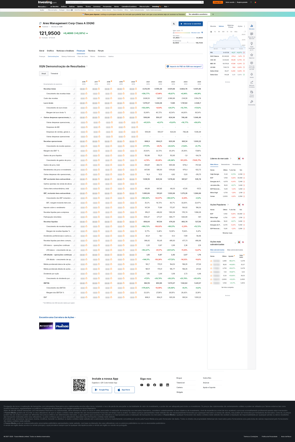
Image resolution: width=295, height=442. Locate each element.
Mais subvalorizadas (217, 250)
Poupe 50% (218, 2)
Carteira (180, 387)
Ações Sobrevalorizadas (153, 10)
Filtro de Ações (144, 6)
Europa (98, 10)
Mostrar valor (195, 33)
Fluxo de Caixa (83, 56)
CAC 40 (213, 60)
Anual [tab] (44, 73)
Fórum (101, 51)
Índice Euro (214, 75)
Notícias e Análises (65, 51)
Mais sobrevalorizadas (235, 250)
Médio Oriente (106, 10)
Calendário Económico (129, 6)
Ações (42, 10)
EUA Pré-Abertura (80, 10)
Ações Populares (218, 204)
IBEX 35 (212, 63)
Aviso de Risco (286, 436)
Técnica (91, 51)
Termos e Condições (251, 436)
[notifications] (251, 2)
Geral (41, 51)
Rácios (92, 56)
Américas (91, 10)
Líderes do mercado (219, 158)
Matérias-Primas (230, 26)
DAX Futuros (214, 56)
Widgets (180, 392)
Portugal (61, 10)
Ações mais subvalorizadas (217, 243)
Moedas (213, 26)
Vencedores (225, 164)
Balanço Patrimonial (68, 56)
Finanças (42, 56)
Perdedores (237, 164)
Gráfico (50, 51)
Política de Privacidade (269, 436)
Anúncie (206, 383)
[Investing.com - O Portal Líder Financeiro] (47, 2)
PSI (211, 52)
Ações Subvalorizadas (137, 10)
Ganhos (111, 56)
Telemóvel (181, 383)
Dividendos (102, 56)
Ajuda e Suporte (209, 387)
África (126, 10)
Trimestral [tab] (54, 73)
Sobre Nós (207, 378)
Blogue (179, 378)
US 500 (212, 67)
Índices (221, 26)
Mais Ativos (214, 164)
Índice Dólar (214, 71)
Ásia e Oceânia (118, 10)
